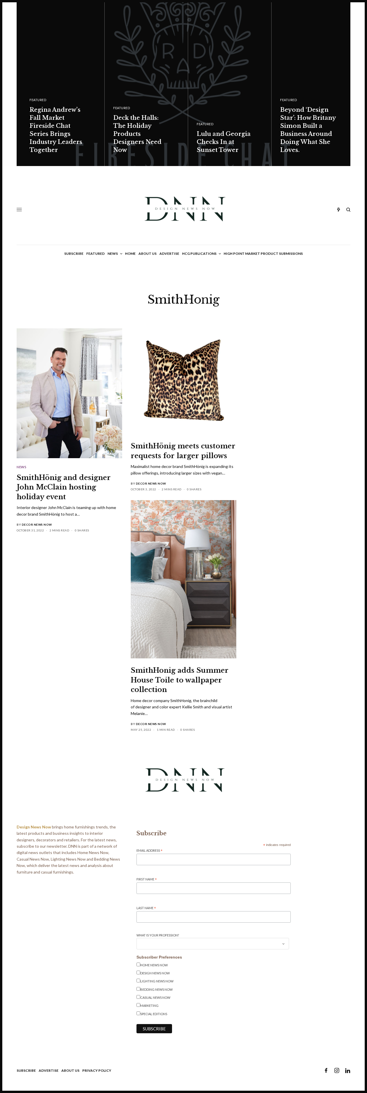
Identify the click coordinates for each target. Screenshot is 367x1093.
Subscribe (26, 1070)
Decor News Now (37, 524)
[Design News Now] (183, 209)
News (21, 467)
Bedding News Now (156, 989)
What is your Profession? (157, 935)
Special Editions (153, 1014)
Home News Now (154, 965)
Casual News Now (155, 997)
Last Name (146, 908)
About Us (70, 1070)
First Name (146, 879)
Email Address (149, 851)
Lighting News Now (156, 981)
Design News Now (155, 973)
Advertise (48, 1070)
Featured (38, 100)
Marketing (149, 1005)
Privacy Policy (96, 1070)
